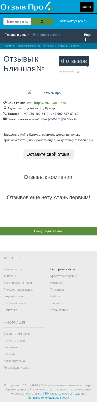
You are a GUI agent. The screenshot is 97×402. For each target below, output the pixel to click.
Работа (55, 296)
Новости (9, 354)
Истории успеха (14, 361)
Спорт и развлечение (17, 282)
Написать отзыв (14, 340)
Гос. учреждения (14, 303)
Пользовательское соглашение (65, 393)
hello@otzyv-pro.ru (73, 21)
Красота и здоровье (63, 276)
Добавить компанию (16, 333)
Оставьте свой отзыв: (48, 154)
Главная (8, 46)
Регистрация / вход (16, 367)
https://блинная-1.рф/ (50, 103)
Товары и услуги (17, 34)
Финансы (9, 276)
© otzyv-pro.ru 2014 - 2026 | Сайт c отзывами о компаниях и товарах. (48, 385)
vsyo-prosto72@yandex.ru (59, 119)
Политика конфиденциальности (48, 397)
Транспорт (57, 289)
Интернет (56, 282)
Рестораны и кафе (46, 34)
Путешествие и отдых (18, 289)
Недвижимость (13, 296)
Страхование (59, 310)
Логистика (10, 310)
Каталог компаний (29, 46)
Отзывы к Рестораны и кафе (62, 46)
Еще (87, 34)
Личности (56, 303)
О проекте (10, 347)
